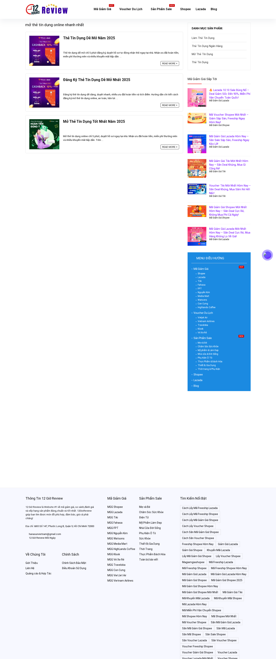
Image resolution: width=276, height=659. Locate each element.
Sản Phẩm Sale (162, 8)
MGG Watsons (115, 538)
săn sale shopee (215, 634)
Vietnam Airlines (206, 321)
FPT (200, 288)
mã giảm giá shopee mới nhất (200, 592)
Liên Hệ (30, 568)
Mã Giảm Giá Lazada (219, 100)
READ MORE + (169, 63)
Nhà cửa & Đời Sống (208, 354)
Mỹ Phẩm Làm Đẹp (150, 522)
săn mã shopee (191, 634)
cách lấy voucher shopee (197, 526)
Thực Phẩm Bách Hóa (152, 554)
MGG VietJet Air (116, 575)
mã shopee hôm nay (194, 616)
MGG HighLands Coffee (121, 549)
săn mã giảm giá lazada (225, 622)
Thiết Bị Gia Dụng (207, 365)
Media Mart (203, 296)
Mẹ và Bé (202, 342)
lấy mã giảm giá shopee (196, 556)
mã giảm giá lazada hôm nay (228, 574)
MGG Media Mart (117, 543)
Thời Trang (145, 549)
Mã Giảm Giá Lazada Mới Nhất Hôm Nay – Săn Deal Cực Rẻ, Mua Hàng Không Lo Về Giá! (229, 232)
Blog (214, 9)
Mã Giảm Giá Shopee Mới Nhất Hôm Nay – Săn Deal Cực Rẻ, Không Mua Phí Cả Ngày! (228, 211)
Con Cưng (203, 303)
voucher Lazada (227, 652)
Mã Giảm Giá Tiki (217, 171)
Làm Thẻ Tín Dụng (203, 38)
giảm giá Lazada (228, 544)
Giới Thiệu (32, 562)
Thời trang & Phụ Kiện (209, 369)
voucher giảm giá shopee (197, 652)
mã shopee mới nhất (223, 616)
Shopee (185, 9)
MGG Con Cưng (116, 570)
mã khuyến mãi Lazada (196, 598)
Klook (200, 329)
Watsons (202, 300)
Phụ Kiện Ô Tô (205, 357)
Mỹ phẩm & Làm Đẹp (208, 350)
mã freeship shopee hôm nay (229, 568)
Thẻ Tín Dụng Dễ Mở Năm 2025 (89, 38)
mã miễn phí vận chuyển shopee (201, 610)
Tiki (200, 281)
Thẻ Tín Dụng (200, 62)
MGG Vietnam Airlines (120, 580)
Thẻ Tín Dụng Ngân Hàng (207, 46)
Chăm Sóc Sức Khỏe (208, 346)
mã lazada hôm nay (194, 604)
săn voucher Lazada (194, 640)
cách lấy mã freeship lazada (200, 508)
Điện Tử (144, 517)
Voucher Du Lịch (130, 9)
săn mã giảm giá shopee (197, 628)
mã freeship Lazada (221, 562)
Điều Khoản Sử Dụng (74, 568)
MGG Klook (113, 554)
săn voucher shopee (224, 640)
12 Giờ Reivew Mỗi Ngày (42, 537)
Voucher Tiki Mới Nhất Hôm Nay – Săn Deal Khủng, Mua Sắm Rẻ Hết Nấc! (230, 189)
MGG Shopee (115, 506)
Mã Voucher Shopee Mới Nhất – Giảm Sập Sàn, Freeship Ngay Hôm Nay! (228, 118)
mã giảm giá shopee (194, 580)
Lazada (201, 9)
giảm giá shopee (192, 550)
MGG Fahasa (114, 522)
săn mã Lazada (225, 628)
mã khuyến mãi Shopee (228, 598)
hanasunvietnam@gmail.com (45, 534)
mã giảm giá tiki (232, 592)
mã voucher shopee (194, 622)
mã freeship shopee (194, 568)
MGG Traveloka (116, 564)
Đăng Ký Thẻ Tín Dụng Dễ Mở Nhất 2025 (96, 80)
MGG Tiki (112, 517)
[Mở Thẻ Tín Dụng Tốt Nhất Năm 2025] (44, 121)
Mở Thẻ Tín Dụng (202, 54)
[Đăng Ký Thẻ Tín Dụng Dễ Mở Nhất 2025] (44, 79)
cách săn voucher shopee (198, 538)
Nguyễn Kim (204, 292)
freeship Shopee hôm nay (197, 544)
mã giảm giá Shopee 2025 (226, 580)
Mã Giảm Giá (103, 8)
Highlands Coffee (206, 307)
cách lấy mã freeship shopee (200, 514)
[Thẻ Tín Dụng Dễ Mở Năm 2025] (44, 37)
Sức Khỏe (145, 538)
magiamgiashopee (193, 562)
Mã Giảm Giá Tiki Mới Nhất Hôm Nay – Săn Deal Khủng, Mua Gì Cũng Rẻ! (228, 164)
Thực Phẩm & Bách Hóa (210, 361)
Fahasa (201, 285)
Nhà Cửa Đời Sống (150, 527)
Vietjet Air (202, 317)
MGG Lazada (114, 512)
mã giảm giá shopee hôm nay (200, 586)
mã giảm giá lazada (194, 574)
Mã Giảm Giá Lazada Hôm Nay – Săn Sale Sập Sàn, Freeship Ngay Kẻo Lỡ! (229, 140)
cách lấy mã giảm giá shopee (200, 520)
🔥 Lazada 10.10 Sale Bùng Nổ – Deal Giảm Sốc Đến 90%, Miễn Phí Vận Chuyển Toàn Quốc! (229, 94)
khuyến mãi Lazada (218, 550)
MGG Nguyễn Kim (117, 533)
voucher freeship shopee (197, 646)
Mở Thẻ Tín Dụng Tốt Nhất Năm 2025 (94, 121)
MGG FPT (112, 527)
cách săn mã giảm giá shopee (200, 532)
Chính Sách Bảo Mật (74, 562)
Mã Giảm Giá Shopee (219, 125)
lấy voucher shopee (228, 556)
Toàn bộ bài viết (148, 559)
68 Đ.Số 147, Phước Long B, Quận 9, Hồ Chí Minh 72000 (64, 526)
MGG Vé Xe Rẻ (115, 559)
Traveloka (203, 325)
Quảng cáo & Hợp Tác (38, 573)
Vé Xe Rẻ (202, 332)
